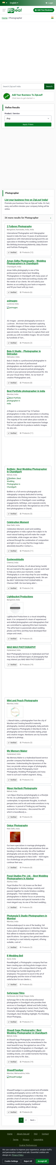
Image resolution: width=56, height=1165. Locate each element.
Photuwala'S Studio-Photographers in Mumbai (27, 917)
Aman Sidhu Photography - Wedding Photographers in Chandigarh (26, 262)
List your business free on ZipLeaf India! (26, 199)
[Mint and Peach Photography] (28, 712)
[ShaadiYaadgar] (28, 1082)
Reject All (28, 1161)
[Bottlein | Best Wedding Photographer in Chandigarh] (28, 483)
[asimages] (28, 312)
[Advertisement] (28, 51)
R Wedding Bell (15, 955)
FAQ (35, 1134)
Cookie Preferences (28, 1145)
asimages (12, 300)
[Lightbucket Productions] (28, 608)
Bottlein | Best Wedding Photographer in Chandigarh (27, 470)
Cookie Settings (11, 1161)
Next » (32, 1120)
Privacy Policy (17, 1155)
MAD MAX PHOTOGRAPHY (21, 647)
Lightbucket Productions (20, 596)
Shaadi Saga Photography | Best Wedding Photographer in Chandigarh (27, 1031)
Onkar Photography (17, 825)
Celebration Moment (18, 522)
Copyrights (38, 1139)
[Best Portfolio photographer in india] (28, 403)
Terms (16, 1139)
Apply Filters (28, 124)
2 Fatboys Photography (19, 226)
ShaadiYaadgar (15, 1070)
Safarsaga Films (15, 993)
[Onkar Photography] (28, 837)
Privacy (26, 1139)
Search (49, 86)
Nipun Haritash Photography (22, 788)
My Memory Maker (17, 751)
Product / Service (12, 113)
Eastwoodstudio (15, 559)
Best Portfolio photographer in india (26, 391)
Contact (45, 1134)
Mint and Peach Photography (22, 700)
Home (4, 18)
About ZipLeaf (23, 1134)
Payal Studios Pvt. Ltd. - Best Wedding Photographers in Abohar (27, 877)
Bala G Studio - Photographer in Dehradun (24, 352)
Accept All (42, 1161)
